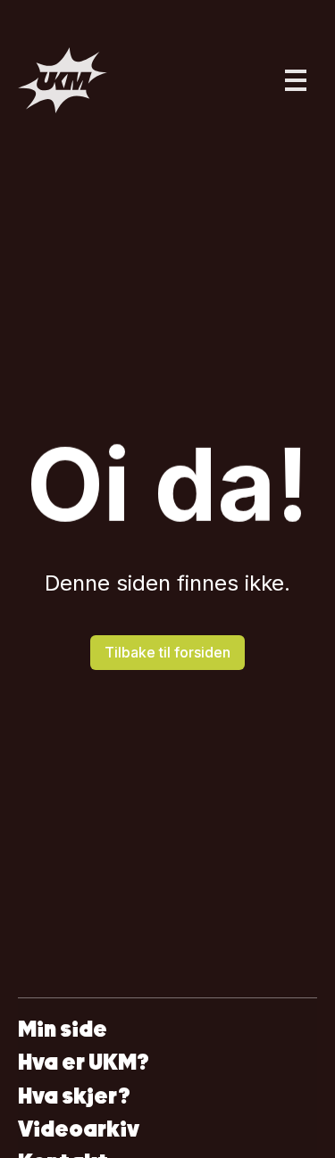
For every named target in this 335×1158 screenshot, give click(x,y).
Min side (62, 1029)
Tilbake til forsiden (167, 652)
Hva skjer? (74, 1096)
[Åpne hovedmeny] (295, 80)
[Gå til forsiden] (62, 80)
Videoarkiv (78, 1129)
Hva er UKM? (83, 1062)
